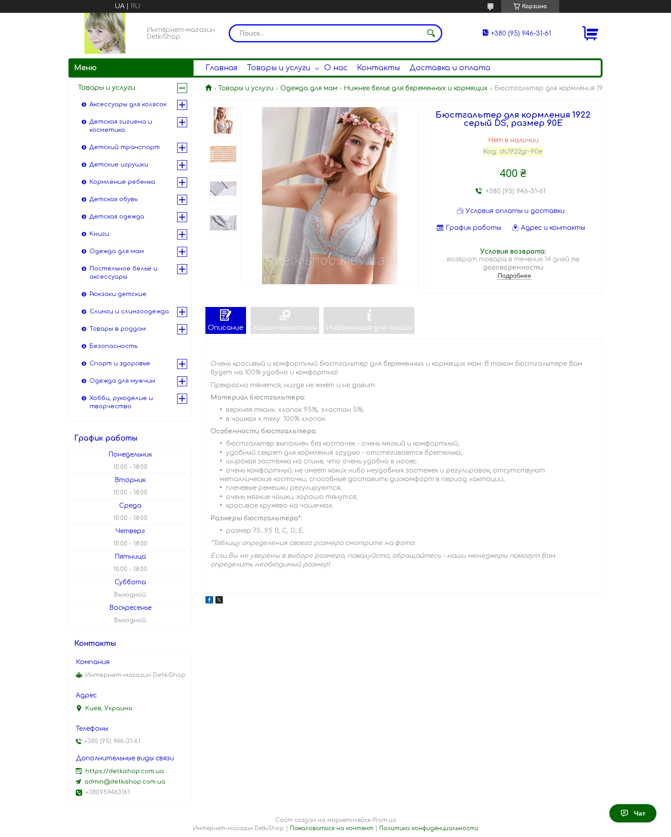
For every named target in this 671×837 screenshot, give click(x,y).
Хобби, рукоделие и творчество (121, 402)
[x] (219, 601)
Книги (99, 234)
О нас (335, 68)
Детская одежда (116, 216)
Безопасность (113, 346)
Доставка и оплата (449, 68)
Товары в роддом (117, 329)
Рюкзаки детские (118, 294)
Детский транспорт (124, 147)
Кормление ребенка (122, 182)
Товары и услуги (278, 68)
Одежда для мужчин (122, 381)
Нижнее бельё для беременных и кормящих (416, 88)
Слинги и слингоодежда (129, 311)
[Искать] (431, 33)
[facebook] (209, 601)
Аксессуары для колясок (128, 104)
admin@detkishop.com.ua (124, 782)
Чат (639, 813)
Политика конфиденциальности (428, 828)
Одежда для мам (308, 88)
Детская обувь (113, 199)
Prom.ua (384, 820)
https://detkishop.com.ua (124, 771)
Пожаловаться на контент (331, 828)
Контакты (378, 68)
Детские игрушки (118, 164)
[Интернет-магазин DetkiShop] (105, 33)
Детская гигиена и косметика (120, 126)
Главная (221, 68)
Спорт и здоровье (119, 363)
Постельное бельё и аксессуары (123, 272)
